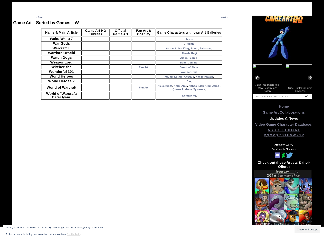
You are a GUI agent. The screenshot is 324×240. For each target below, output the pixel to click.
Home (284, 106)
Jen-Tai (192, 62)
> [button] (310, 78)
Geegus (189, 76)
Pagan (190, 43)
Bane (183, 62)
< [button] (257, 78)
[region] (284, 43)
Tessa (189, 39)
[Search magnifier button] (311, 96)
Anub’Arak (180, 85)
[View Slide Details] (284, 43)
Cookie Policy (74, 234)
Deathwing (189, 95)
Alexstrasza (165, 85)
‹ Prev (39, 17)
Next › (224, 17)
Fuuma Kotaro (173, 76)
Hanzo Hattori (204, 76)
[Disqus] (132, 157)
